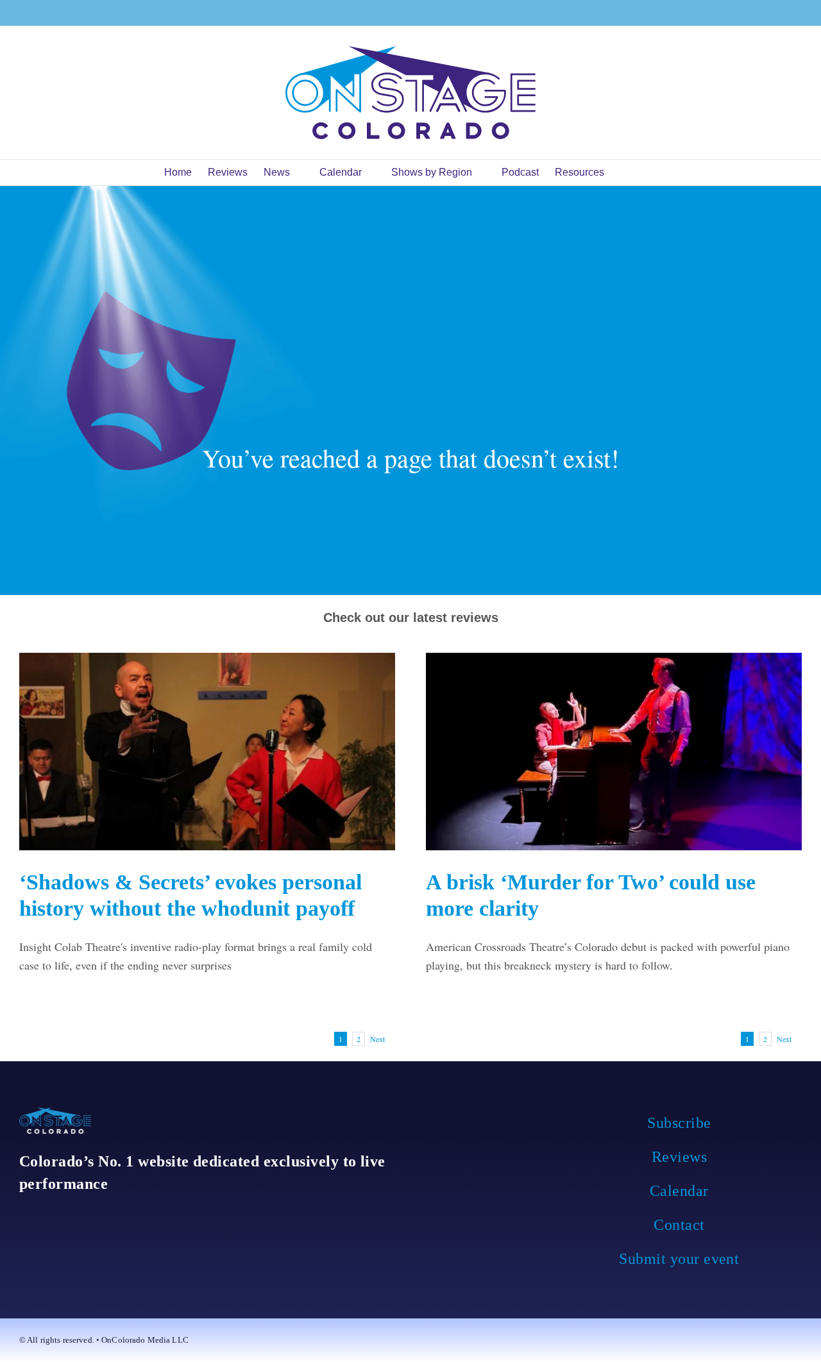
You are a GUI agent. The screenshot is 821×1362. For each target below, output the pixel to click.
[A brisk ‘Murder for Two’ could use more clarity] (614, 751)
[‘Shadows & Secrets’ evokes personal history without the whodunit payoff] (207, 751)
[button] (637, 172)
